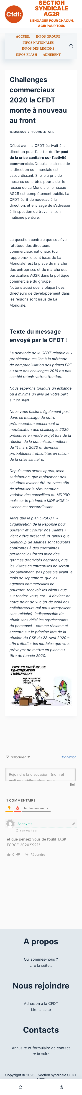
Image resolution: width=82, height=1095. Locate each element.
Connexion (68, 757)
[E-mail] (62, 1087)
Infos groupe (48, 36)
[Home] (20, 1087)
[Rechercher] (71, 46)
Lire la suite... (41, 965)
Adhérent (52, 54)
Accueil (23, 36)
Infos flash (26, 54)
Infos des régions (38, 48)
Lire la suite (41, 1009)
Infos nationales (38, 42)
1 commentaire (42, 131)
